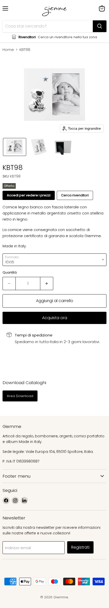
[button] (14, 147)
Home (8, 49)
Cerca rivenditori (75, 195)
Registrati (80, 547)
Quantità (10, 272)
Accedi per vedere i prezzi (28, 195)
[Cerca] (99, 26)
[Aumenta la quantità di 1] (46, 283)
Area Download (20, 396)
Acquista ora (54, 318)
